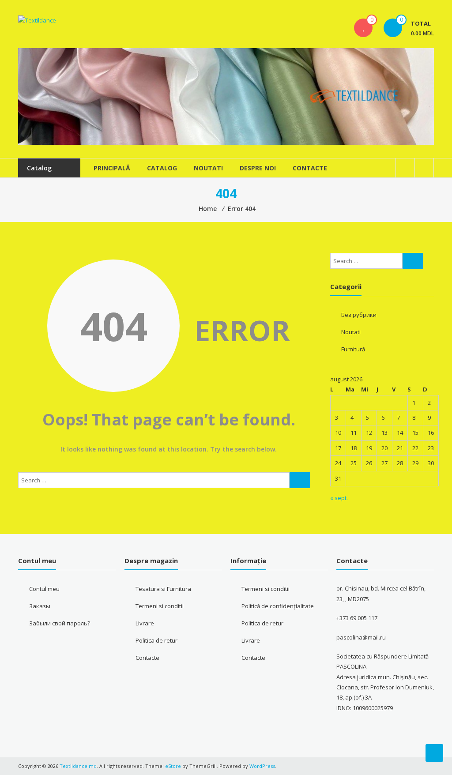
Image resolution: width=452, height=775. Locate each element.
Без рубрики (359, 315)
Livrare (145, 623)
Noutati (208, 168)
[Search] (300, 480)
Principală (112, 168)
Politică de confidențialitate (277, 606)
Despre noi (258, 168)
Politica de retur (156, 640)
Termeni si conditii (160, 606)
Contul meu (44, 589)
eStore (173, 766)
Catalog (162, 168)
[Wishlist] (363, 28)
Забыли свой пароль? (59, 623)
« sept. (339, 498)
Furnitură (353, 349)
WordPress (262, 766)
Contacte (310, 168)
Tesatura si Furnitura (163, 589)
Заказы (39, 606)
